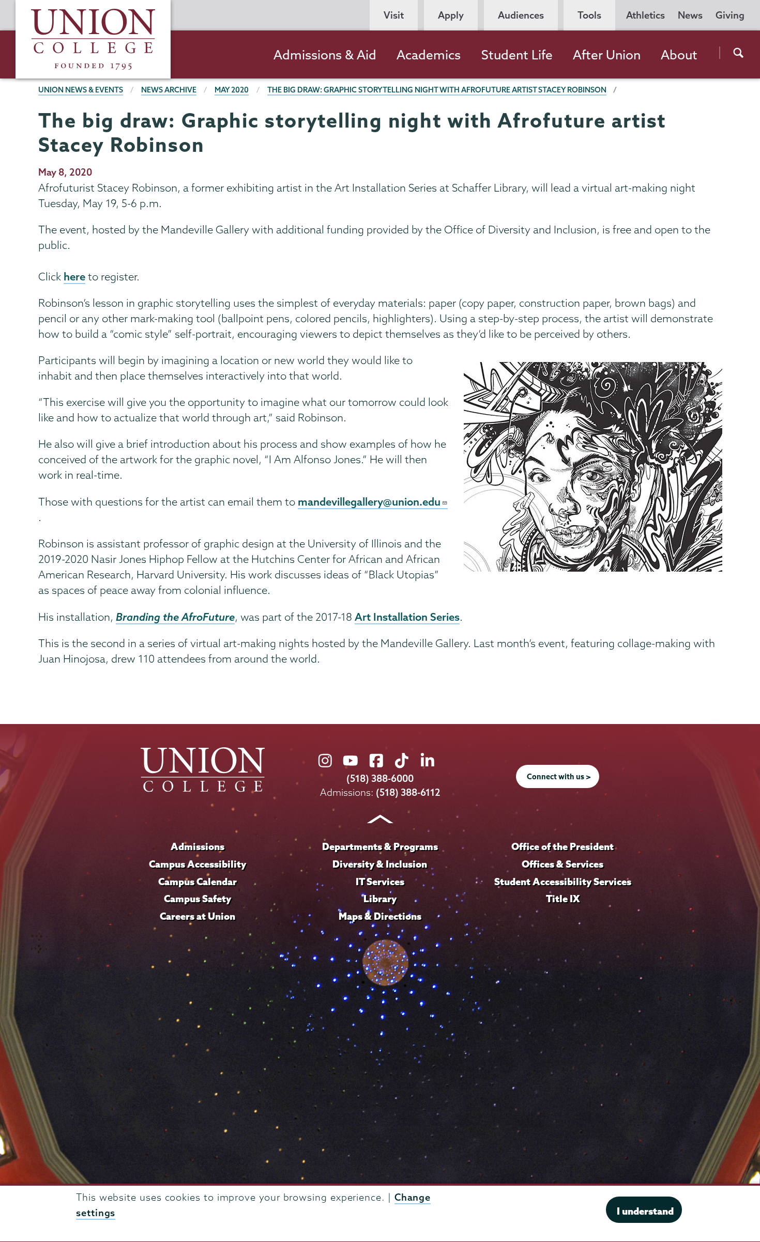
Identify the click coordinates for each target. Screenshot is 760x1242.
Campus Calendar (197, 881)
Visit (394, 15)
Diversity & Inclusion (379, 864)
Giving (730, 15)
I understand (645, 1211)
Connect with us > (559, 776)
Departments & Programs (380, 846)
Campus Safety (197, 898)
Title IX (563, 898)
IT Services (380, 881)
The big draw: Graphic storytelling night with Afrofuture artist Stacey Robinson (436, 90)
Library (380, 898)
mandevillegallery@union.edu (369, 501)
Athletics (645, 15)
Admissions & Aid (324, 54)
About (679, 54)
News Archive (168, 90)
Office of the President (562, 846)
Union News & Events (80, 90)
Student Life (517, 54)
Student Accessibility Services (562, 881)
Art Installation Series (407, 616)
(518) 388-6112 (408, 792)
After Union (607, 54)
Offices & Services (562, 864)
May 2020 (232, 90)
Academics (429, 54)
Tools (589, 15)
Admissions (197, 846)
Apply (451, 15)
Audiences (521, 15)
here (74, 276)
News (690, 15)
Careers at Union (197, 916)
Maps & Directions (380, 916)
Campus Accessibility (197, 864)
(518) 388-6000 (380, 778)
